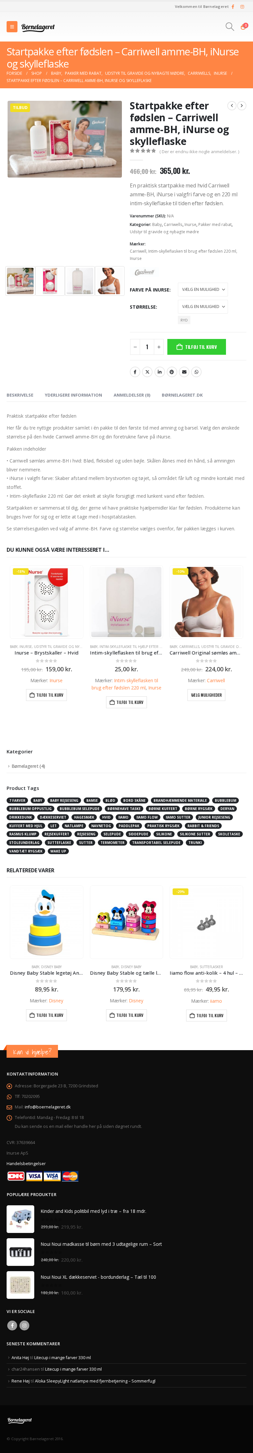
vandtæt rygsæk (25, 851)
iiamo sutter (178, 817)
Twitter (147, 372)
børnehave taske (124, 808)
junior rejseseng (214, 817)
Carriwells (173, 224)
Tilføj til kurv (201, 346)
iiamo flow (147, 817)
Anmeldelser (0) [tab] (132, 395)
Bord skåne (134, 800)
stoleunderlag (24, 842)
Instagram (24, 1325)
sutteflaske (59, 842)
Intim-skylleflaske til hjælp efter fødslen (137, 646)
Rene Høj (21, 1381)
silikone (164, 834)
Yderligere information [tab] (73, 395)
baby (37, 800)
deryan (227, 808)
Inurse (190, 224)
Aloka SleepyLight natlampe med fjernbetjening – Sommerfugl (95, 1381)
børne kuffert (163, 808)
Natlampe (74, 826)
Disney (56, 1000)
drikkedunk (20, 817)
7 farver (17, 800)
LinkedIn (160, 372)
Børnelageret (25, 766)
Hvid (106, 817)
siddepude (138, 834)
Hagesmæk (84, 817)
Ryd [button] (184, 320)
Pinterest (172, 372)
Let (53, 826)
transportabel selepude (156, 842)
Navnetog (101, 826)
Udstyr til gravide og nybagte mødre (164, 232)
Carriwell (138, 251)
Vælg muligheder (206, 695)
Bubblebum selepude (79, 808)
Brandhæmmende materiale (180, 800)
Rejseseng (86, 834)
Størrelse (143, 307)
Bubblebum (225, 800)
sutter (86, 842)
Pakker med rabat (215, 224)
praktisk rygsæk (163, 826)
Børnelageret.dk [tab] (182, 395)
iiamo (123, 817)
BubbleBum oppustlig (30, 808)
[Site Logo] (38, 26)
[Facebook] (233, 6)
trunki (195, 842)
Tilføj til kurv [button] (49, 695)
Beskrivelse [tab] (20, 395)
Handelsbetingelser (26, 1163)
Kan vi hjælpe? (32, 1052)
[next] (241, 105)
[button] (12, 26)
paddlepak (129, 826)
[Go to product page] (126, 602)
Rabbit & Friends (203, 826)
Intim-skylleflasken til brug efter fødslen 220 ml (192, 251)
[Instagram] (242, 6)
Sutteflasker (211, 966)
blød (110, 800)
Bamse (92, 800)
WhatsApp (196, 372)
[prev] (232, 105)
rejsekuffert (56, 834)
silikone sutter (195, 834)
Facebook (135, 372)
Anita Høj (20, 1357)
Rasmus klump (23, 834)
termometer (112, 842)
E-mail (184, 372)
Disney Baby (51, 966)
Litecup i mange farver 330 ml (62, 1357)
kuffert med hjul (25, 826)
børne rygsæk (198, 808)
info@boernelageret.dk (47, 1107)
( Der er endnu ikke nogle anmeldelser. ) (199, 151)
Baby (157, 224)
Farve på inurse (149, 290)
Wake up (58, 851)
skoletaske (229, 834)
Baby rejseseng (64, 800)
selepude (112, 834)
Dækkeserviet (53, 817)
